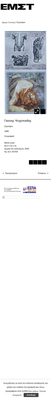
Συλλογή (12, 22)
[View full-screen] (36, 111)
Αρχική (4, 22)
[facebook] (31, 163)
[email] (44, 163)
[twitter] (35, 163)
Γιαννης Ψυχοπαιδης (17, 120)
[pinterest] (39, 163)
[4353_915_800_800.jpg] (42, 111)
